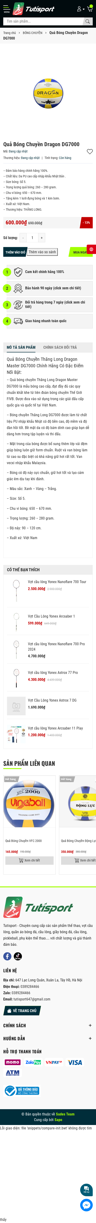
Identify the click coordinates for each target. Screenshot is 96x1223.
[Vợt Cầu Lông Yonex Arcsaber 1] (16, 622)
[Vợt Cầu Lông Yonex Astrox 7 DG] (16, 706)
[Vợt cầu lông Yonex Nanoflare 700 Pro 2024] (16, 649)
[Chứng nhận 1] (22, 1091)
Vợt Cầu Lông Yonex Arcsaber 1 (51, 616)
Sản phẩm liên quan (29, 763)
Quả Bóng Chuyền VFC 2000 (23, 841)
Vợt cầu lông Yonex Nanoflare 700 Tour (57, 582)
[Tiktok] (18, 956)
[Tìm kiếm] (87, 21)
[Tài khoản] (80, 9)
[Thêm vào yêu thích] (51, 782)
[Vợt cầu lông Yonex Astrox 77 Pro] (16, 678)
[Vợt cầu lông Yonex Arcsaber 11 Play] (16, 734)
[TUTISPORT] (38, 907)
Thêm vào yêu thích (90, 152)
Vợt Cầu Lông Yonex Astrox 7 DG (52, 700)
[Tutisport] (34, 8)
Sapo (58, 1120)
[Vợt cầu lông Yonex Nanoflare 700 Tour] (16, 591)
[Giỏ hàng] (90, 9)
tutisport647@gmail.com (32, 999)
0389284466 (30, 986)
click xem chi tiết (67, 288)
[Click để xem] (48, 91)
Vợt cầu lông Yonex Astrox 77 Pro (53, 672)
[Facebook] (7, 956)
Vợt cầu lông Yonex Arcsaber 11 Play (55, 728)
